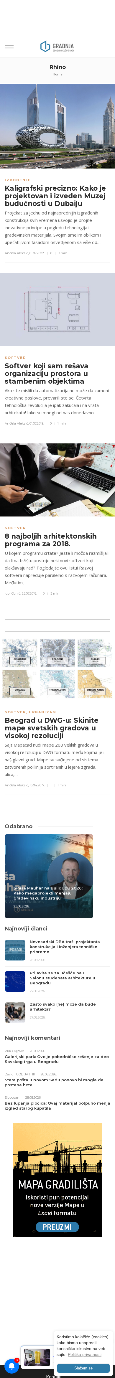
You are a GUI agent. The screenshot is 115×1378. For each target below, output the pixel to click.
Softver (15, 358)
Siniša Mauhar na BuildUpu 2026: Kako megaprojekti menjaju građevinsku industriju (48, 893)
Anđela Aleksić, (17, 253)
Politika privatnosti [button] (84, 1354)
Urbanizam (42, 712)
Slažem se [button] (83, 1368)
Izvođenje (18, 180)
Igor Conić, (13, 593)
